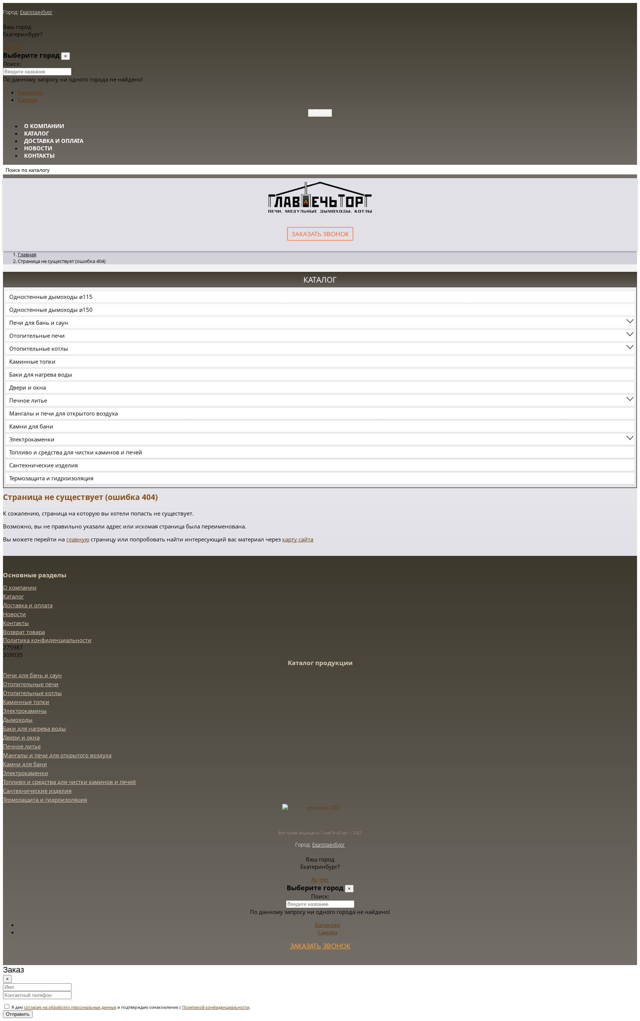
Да (6, 47)
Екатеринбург (36, 12)
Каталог (36, 133)
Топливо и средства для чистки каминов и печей (75, 452)
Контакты (39, 155)
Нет (16, 47)
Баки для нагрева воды (40, 374)
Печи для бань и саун (38, 322)
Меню (320, 113)
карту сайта (297, 539)
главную (77, 539)
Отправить (18, 1014)
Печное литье (28, 400)
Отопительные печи (37, 335)
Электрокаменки (31, 439)
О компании (44, 126)
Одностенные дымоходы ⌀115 (51, 296)
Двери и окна (27, 387)
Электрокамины (25, 710)
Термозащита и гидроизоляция (51, 478)
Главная (27, 254)
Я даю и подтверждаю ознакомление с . (130, 1007)
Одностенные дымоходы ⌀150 (51, 309)
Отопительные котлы (38, 348)
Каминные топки (32, 361)
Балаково (30, 92)
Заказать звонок (320, 234)
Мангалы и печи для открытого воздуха (63, 413)
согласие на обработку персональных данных (70, 1007)
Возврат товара (24, 631)
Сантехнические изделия (43, 465)
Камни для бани (31, 426)
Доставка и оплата (53, 140)
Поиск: (12, 63)
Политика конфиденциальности (47, 640)
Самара (27, 99)
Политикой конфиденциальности (215, 1007)
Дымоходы (18, 719)
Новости (38, 148)
